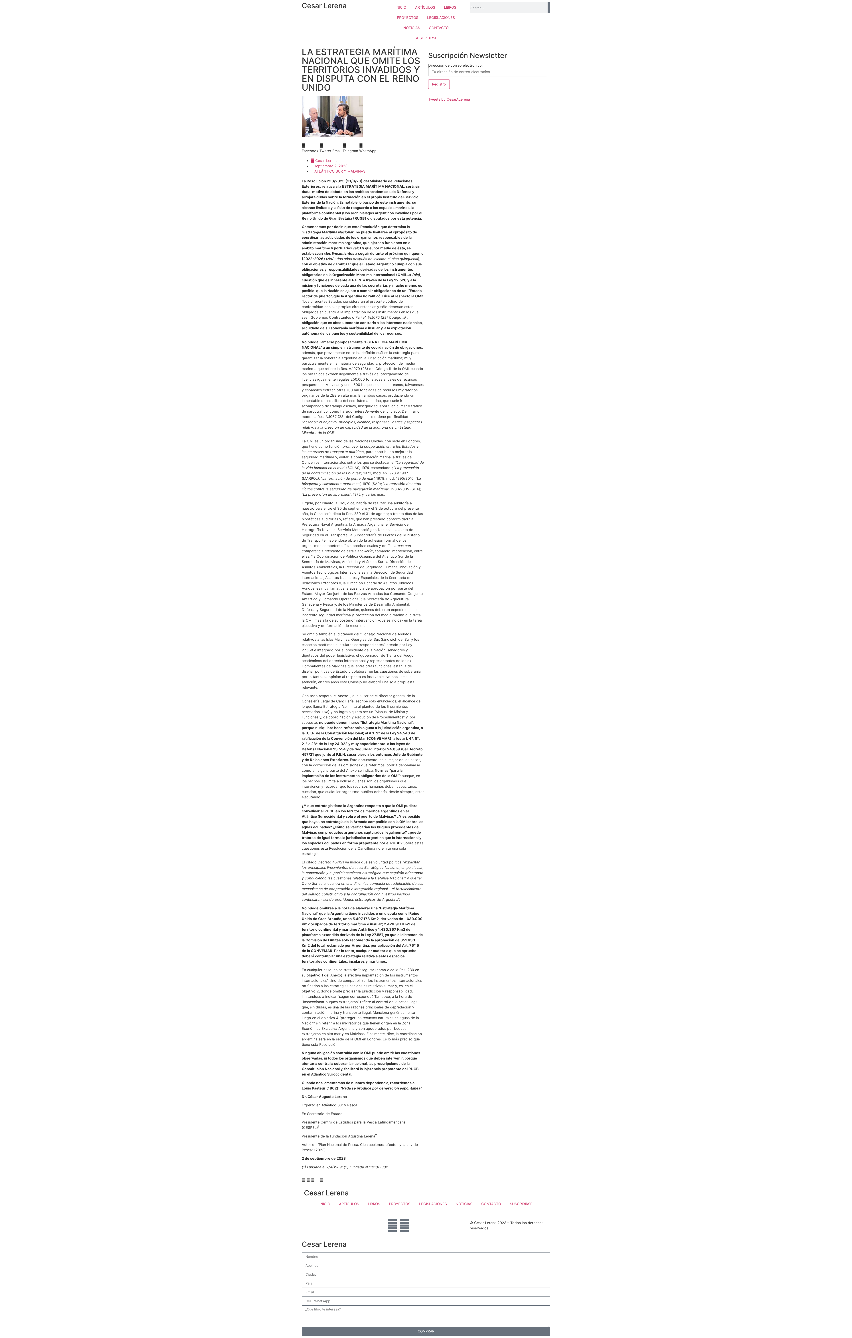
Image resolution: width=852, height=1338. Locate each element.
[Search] (549, 7)
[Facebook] (392, 1225)
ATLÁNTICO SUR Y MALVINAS (339, 171)
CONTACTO (439, 28)
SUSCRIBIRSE (426, 38)
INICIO (401, 7)
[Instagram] (404, 1225)
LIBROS (450, 7)
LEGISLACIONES (441, 17)
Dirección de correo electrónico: (455, 66)
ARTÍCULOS (425, 7)
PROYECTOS (407, 17)
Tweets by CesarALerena (449, 99)
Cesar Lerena (324, 5)
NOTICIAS (411, 28)
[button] (310, 148)
